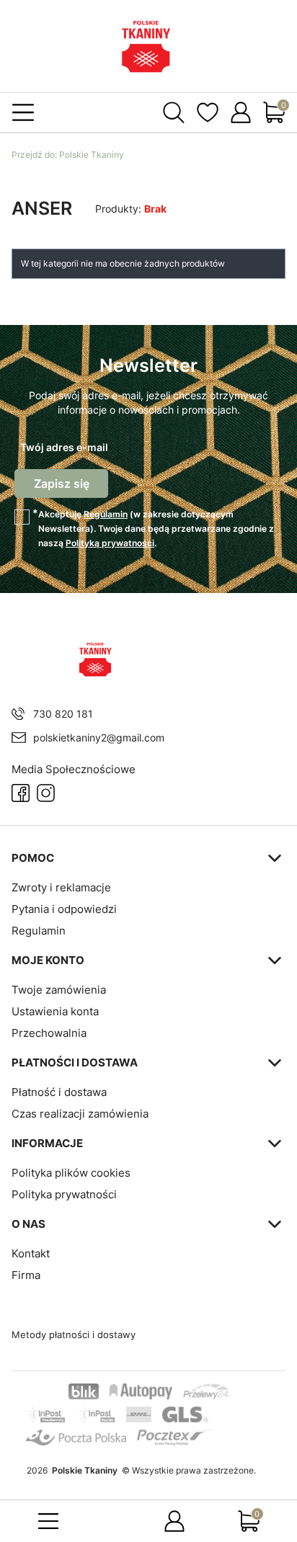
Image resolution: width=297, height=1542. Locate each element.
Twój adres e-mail (64, 447)
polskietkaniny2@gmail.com (98, 737)
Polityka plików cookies (71, 1173)
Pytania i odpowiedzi (64, 909)
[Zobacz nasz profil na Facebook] (21, 793)
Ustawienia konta (55, 1011)
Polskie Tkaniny (68, 154)
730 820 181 (63, 714)
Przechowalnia (49, 1033)
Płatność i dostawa (59, 1092)
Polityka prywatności (64, 1194)
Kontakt (31, 1253)
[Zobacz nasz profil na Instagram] (46, 793)
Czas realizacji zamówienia (80, 1113)
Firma (26, 1275)
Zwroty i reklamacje (61, 887)
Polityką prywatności (110, 543)
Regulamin (106, 514)
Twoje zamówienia (59, 990)
